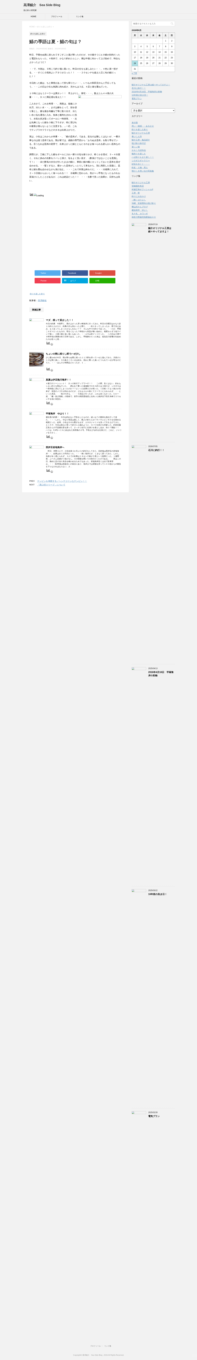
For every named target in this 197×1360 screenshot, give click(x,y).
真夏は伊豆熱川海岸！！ (58, 379)
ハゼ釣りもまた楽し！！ (143, 157)
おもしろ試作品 (139, 150)
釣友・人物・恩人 (140, 167)
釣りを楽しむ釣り (37, 294)
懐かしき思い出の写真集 (143, 171)
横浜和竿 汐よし (140, 210)
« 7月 (134, 73)
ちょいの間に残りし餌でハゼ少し (63, 354)
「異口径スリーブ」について (51, 484)
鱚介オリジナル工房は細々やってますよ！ (151, 85)
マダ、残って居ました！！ (60, 320)
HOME (33, 16)
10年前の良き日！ (140, 95)
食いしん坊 (137, 136)
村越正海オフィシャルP (142, 189)
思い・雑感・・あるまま (143, 126)
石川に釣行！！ (139, 88)
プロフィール (56, 16)
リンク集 (80, 16)
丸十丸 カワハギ (140, 213)
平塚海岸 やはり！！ (57, 413)
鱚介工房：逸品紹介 (141, 140)
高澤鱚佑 (42, 300)
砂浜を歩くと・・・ (141, 164)
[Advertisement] (75, 218)
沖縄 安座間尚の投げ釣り (144, 203)
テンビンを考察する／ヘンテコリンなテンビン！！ (62, 481)
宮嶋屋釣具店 (138, 186)
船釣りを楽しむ (139, 154)
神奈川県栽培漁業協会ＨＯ (144, 217)
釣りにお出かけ (139, 196)
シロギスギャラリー (141, 160)
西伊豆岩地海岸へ (55, 447)
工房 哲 (136, 193)
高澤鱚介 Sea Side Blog (42, 5)
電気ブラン (137, 98)
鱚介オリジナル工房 (141, 133)
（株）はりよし (139, 200)
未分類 (135, 122)
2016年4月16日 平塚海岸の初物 (147, 91)
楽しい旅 (136, 147)
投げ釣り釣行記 (139, 143)
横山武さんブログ (140, 207)
